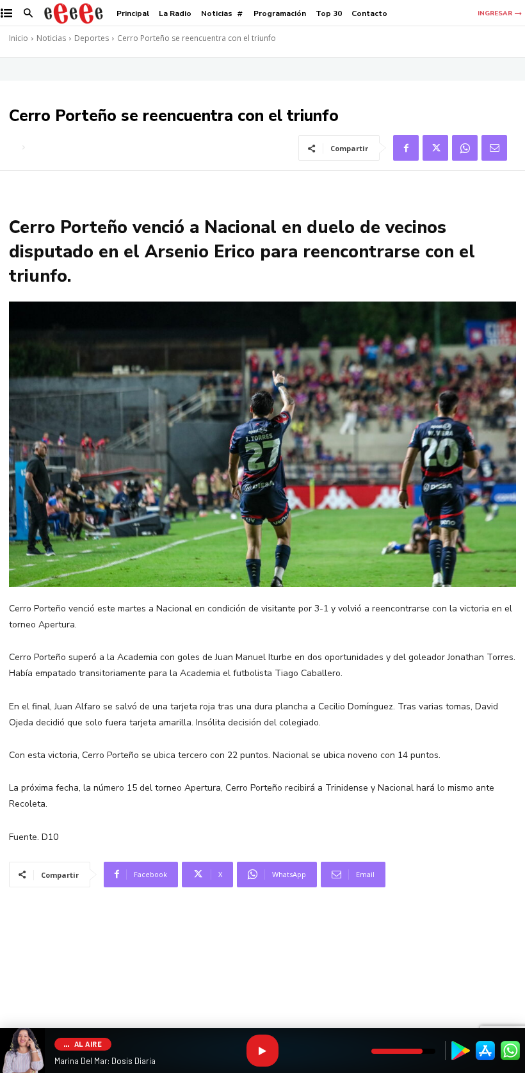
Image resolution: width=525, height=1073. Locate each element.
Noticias (51, 38)
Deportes (91, 38)
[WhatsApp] (465, 148)
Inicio (18, 38)
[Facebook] (406, 148)
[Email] (494, 148)
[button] (28, 13)
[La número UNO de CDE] (74, 13)
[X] (435, 148)
